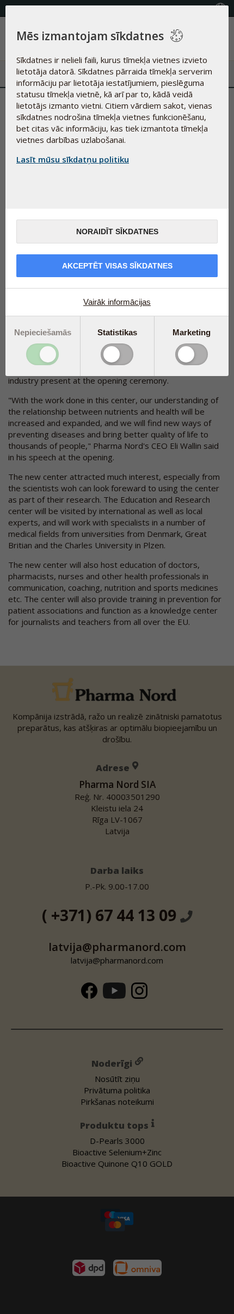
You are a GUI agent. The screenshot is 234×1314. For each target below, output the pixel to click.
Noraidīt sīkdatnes (117, 231)
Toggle (42, 354)
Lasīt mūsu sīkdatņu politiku (72, 159)
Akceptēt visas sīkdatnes (117, 265)
